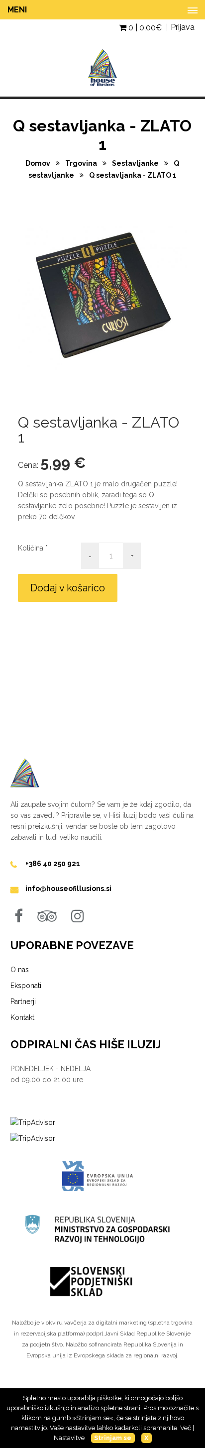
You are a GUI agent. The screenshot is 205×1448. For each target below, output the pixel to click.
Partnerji (23, 1001)
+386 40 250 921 (52, 864)
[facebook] (18, 916)
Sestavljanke (136, 163)
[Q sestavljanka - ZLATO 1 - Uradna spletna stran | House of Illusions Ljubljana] (102, 91)
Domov (38, 163)
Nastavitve (69, 1438)
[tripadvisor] (47, 916)
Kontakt (22, 1017)
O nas (19, 970)
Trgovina (82, 163)
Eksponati (25, 986)
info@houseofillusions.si (68, 888)
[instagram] (77, 916)
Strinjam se (112, 1438)
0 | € (144, 27)
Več (185, 1428)
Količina (30, 548)
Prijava (183, 27)
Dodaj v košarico (67, 588)
